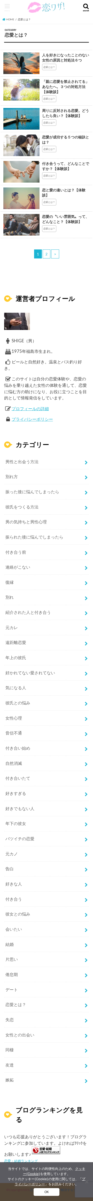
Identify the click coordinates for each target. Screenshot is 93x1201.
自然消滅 (13, 763)
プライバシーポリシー (32, 419)
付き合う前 (15, 552)
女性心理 (13, 718)
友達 (9, 1065)
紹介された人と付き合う (28, 612)
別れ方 (11, 476)
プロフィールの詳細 (30, 408)
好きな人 (13, 883)
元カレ (11, 627)
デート (11, 989)
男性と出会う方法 (21, 461)
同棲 (9, 1049)
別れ (9, 597)
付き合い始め (17, 748)
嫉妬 (9, 1079)
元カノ (11, 853)
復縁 (9, 582)
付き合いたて (17, 778)
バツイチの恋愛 (19, 838)
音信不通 (13, 733)
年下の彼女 (15, 823)
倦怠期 (11, 974)
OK (46, 1192)
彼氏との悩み (17, 702)
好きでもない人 (19, 808)
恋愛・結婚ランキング (21, 1161)
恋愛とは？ (15, 1004)
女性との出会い (19, 1034)
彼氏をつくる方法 (21, 506)
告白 (9, 868)
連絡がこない (17, 567)
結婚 (9, 944)
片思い (11, 959)
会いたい (13, 929)
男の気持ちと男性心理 (26, 521)
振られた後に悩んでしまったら (34, 537)
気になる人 (15, 687)
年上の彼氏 (15, 657)
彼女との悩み (17, 914)
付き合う (13, 899)
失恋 (9, 1019)
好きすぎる (15, 793)
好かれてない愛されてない (30, 672)
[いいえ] (86, 1181)
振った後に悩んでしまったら (32, 491)
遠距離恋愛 (15, 642)
